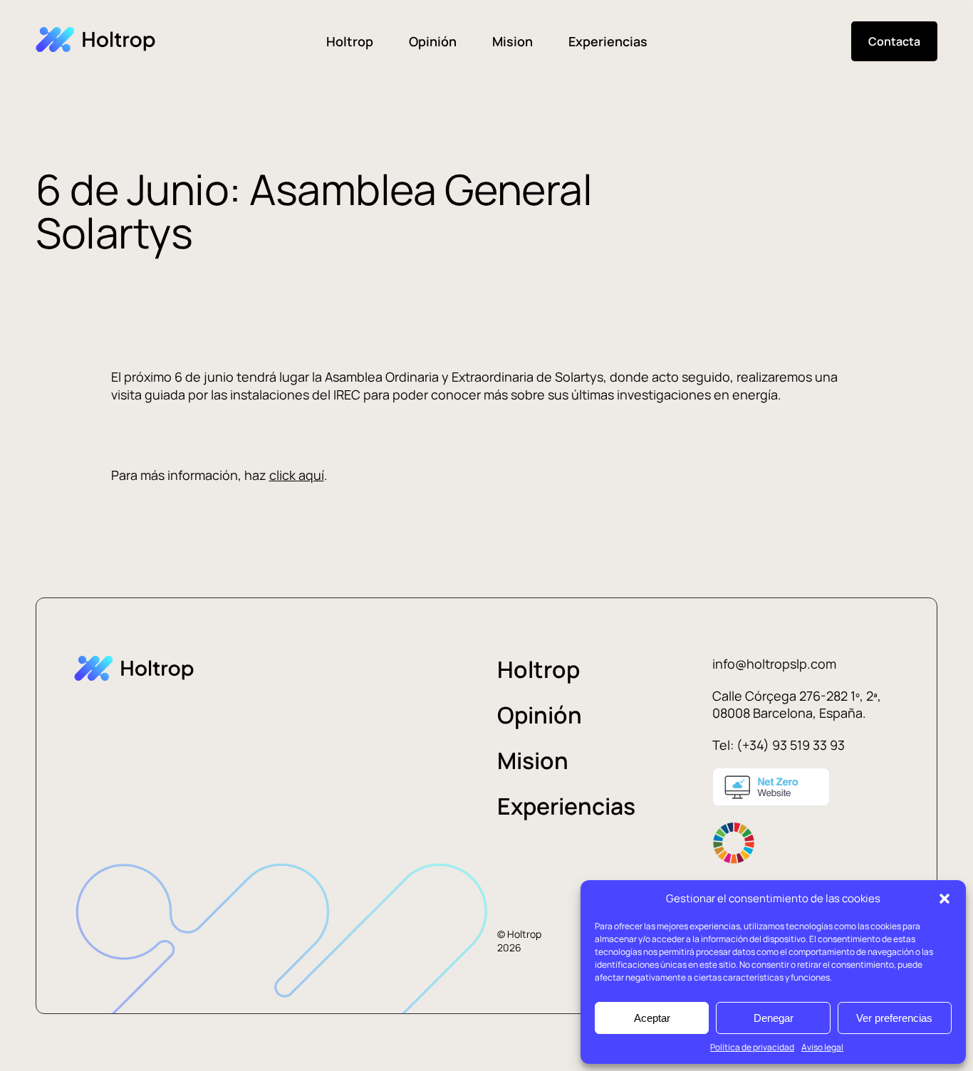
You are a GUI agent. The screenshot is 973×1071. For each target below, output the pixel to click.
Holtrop (349, 41)
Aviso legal (822, 1047)
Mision (512, 41)
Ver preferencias (894, 1018)
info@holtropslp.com (774, 663)
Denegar (774, 1018)
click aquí (296, 475)
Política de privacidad (752, 1047)
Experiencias (607, 41)
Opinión (433, 41)
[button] (944, 899)
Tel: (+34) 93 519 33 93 (778, 744)
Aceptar (652, 1018)
